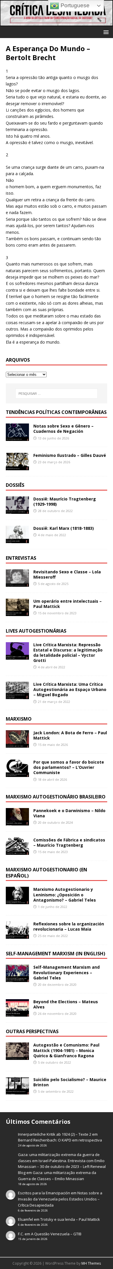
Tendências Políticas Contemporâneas (56, 412)
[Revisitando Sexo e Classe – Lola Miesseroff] (17, 583)
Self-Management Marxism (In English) (55, 953)
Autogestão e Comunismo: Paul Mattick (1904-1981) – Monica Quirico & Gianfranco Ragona (66, 1050)
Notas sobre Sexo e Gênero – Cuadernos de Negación (63, 428)
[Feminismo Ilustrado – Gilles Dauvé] (17, 467)
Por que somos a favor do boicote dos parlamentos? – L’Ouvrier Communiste (68, 767)
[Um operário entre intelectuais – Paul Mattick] (17, 612)
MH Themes (91, 1263)
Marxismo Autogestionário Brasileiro (55, 797)
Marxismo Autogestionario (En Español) (46, 872)
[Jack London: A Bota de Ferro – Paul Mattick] (17, 744)
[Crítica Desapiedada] (56, 23)
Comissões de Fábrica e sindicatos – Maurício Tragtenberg (69, 842)
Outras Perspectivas (32, 1031)
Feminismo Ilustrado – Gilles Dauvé (69, 455)
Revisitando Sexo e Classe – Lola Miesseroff (67, 574)
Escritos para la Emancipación (44, 1193)
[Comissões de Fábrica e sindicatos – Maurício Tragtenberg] (17, 851)
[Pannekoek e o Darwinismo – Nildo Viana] (17, 822)
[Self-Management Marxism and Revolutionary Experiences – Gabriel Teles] (17, 978)
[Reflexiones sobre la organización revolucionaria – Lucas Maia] (17, 935)
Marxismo (19, 719)
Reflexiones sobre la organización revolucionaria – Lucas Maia (68, 926)
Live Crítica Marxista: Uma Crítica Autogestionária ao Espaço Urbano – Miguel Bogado (69, 689)
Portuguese (74, 5)
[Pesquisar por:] (56, 394)
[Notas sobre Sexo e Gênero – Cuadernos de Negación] (17, 437)
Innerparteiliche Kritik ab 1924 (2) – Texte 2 (54, 1134)
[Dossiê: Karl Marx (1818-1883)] (17, 540)
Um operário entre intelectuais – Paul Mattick (67, 603)
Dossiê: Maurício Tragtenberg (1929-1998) (64, 501)
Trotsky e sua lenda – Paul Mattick (70, 1219)
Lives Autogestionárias (36, 631)
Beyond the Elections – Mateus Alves (65, 1004)
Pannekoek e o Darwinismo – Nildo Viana (69, 813)
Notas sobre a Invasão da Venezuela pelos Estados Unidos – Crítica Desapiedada (60, 1199)
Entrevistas (21, 558)
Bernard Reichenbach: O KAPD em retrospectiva (60, 1140)
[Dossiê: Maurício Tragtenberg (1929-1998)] (17, 510)
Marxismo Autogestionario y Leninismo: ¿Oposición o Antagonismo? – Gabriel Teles (64, 894)
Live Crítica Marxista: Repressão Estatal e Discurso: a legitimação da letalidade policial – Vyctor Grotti (68, 652)
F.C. (21, 1233)
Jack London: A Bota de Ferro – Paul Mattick (70, 735)
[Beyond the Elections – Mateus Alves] (17, 1013)
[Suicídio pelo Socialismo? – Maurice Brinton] (17, 1091)
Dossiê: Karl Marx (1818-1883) (63, 528)
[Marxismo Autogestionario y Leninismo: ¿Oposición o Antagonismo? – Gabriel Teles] (17, 901)
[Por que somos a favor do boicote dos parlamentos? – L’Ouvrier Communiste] (17, 773)
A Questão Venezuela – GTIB (56, 1233)
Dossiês (15, 485)
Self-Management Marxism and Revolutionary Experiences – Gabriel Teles (66, 972)
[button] (105, 32)
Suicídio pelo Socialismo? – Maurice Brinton (69, 1082)
